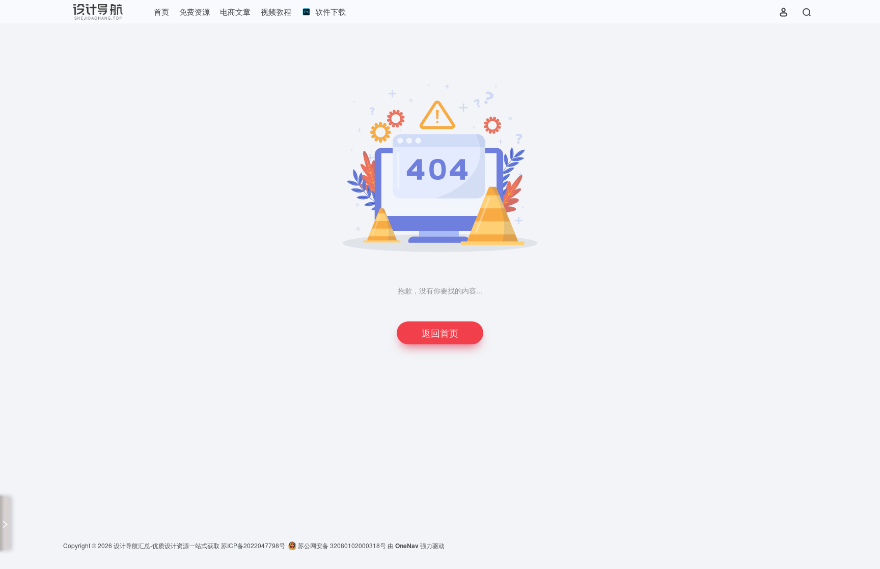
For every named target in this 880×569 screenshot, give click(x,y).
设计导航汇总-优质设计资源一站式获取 (166, 545)
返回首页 (440, 332)
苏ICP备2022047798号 (253, 545)
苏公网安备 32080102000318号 (341, 545)
